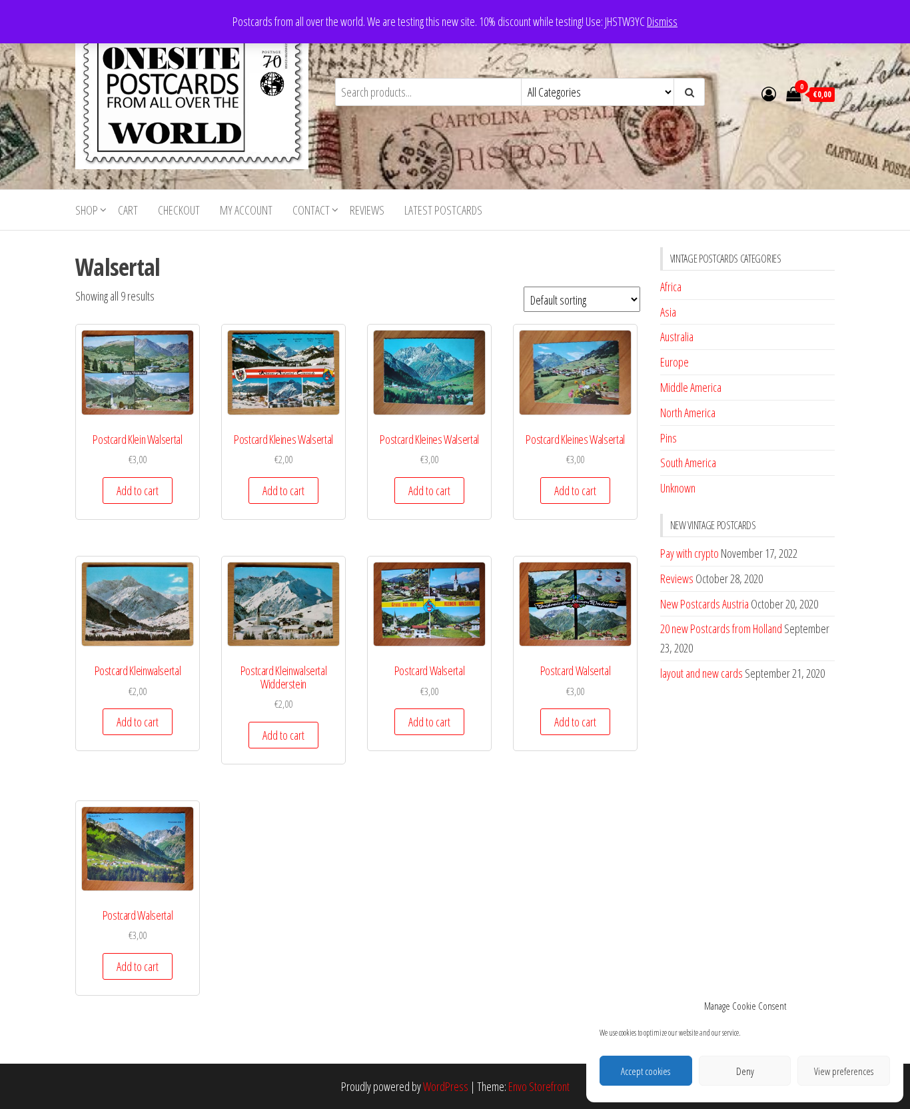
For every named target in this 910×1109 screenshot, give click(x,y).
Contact (311, 210)
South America (688, 463)
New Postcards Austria (704, 604)
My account (246, 210)
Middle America (690, 387)
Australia (676, 337)
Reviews (367, 210)
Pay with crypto (689, 553)
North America (687, 413)
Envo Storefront (539, 1086)
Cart (128, 210)
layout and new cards (701, 673)
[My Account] (768, 93)
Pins (668, 438)
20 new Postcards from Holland (721, 628)
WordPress (445, 1086)
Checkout (179, 210)
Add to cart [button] (138, 491)
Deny (745, 1071)
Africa (671, 287)
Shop (86, 210)
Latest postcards (443, 210)
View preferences (843, 1071)
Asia (668, 312)
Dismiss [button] (662, 21)
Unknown (677, 488)
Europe (674, 362)
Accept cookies (645, 1071)
